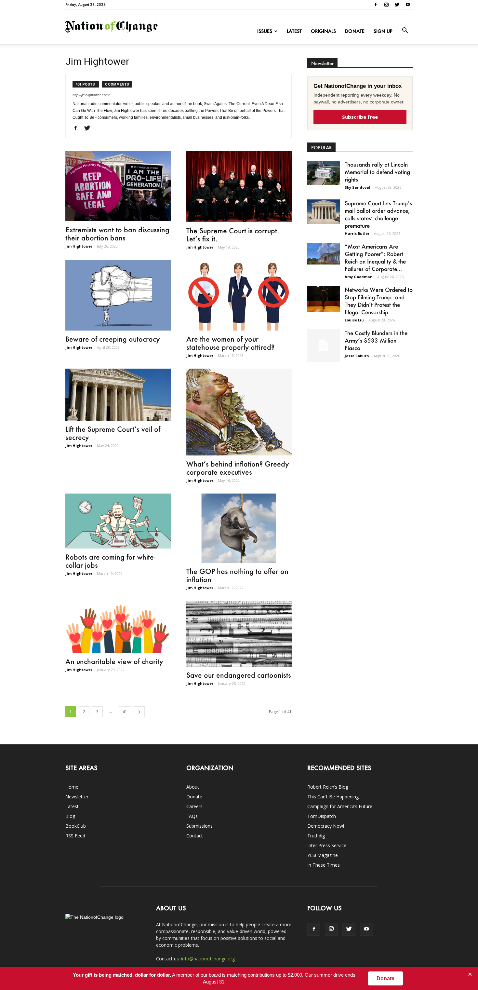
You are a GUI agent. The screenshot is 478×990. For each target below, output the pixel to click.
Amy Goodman (359, 276)
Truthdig (316, 836)
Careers (194, 806)
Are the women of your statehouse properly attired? (230, 342)
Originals (323, 31)
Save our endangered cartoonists (238, 675)
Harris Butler (357, 233)
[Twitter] (397, 4)
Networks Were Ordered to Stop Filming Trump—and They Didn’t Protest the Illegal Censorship (379, 301)
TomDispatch (321, 816)
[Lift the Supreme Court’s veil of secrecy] (118, 395)
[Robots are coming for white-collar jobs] (118, 521)
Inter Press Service (326, 845)
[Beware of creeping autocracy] (118, 295)
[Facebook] (375, 4)
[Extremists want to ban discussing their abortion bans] (118, 186)
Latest (294, 31)
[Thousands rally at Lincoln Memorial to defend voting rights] (323, 173)
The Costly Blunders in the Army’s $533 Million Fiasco (376, 340)
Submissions (199, 826)
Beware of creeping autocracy (112, 338)
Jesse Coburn (357, 355)
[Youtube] (408, 4)
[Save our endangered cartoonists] (239, 634)
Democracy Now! (325, 826)
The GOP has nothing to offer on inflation (237, 575)
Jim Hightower (78, 246)
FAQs (192, 816)
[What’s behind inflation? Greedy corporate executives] (239, 412)
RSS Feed (75, 836)
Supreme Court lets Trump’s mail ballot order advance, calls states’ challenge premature (378, 214)
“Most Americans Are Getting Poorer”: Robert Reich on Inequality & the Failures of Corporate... (375, 257)
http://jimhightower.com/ (91, 95)
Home (71, 787)
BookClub (75, 826)
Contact (194, 836)
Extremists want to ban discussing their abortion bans (117, 233)
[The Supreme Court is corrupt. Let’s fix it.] (239, 186)
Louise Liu (354, 320)
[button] (405, 30)
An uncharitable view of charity (114, 661)
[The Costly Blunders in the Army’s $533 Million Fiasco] (323, 345)
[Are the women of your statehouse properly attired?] (239, 295)
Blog (70, 816)
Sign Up (383, 31)
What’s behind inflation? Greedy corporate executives (237, 467)
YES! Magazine (322, 855)
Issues (264, 31)
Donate (355, 31)
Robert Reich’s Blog (327, 787)
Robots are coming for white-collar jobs (110, 560)
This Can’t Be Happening (333, 796)
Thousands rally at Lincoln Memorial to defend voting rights (377, 172)
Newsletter (76, 796)
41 (125, 711)
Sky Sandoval (357, 187)
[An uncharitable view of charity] (118, 627)
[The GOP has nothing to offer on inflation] (239, 528)
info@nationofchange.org (208, 959)
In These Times (323, 865)
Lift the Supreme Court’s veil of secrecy (112, 433)
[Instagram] (386, 4)
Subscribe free (360, 117)
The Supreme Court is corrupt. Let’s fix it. (232, 234)
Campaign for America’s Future (339, 806)
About (192, 787)
